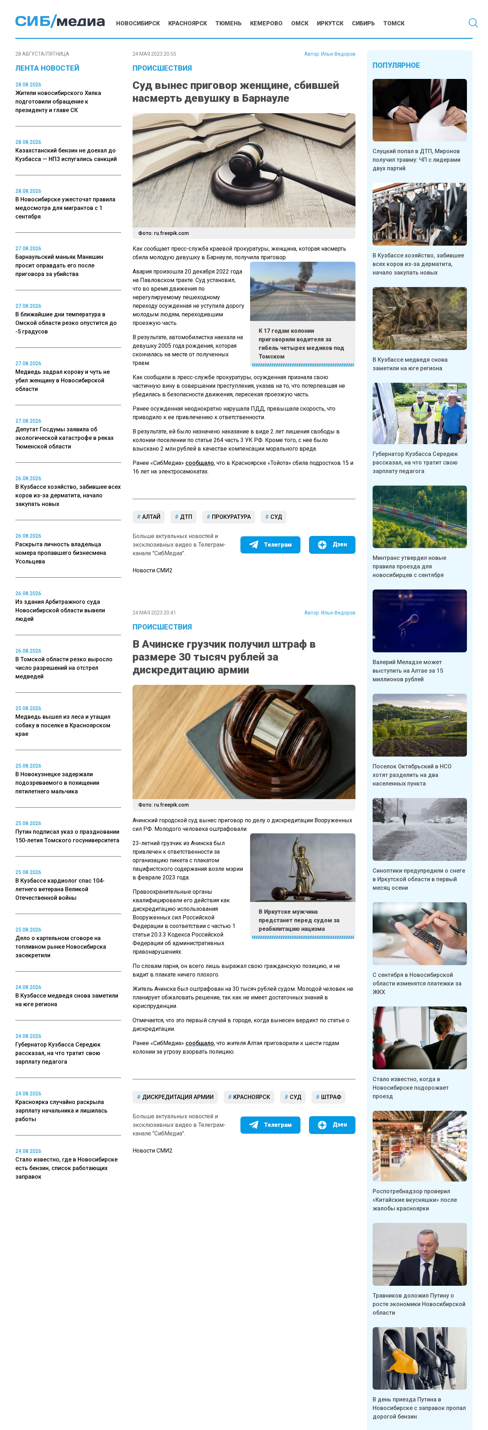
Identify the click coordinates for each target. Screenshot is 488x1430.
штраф (330, 1097)
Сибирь (363, 23)
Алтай (150, 516)
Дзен (340, 544)
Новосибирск (138, 23)
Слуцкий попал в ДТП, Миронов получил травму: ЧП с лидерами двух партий (416, 160)
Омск (299, 23)
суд (275, 516)
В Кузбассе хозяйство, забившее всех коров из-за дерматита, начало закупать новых (418, 264)
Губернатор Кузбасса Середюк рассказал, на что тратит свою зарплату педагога (415, 463)
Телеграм (278, 544)
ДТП (185, 516)
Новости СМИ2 (153, 570)
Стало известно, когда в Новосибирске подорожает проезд (411, 1088)
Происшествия (162, 68)
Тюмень (228, 23)
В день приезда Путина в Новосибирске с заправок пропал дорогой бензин (419, 1408)
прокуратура (230, 516)
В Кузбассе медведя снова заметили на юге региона (410, 364)
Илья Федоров (338, 54)
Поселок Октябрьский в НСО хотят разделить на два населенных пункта (412, 775)
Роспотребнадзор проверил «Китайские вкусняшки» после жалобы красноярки (415, 1200)
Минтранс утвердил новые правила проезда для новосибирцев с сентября (409, 566)
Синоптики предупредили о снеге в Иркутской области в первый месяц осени (419, 879)
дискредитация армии (177, 1097)
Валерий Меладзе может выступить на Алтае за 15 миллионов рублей (408, 671)
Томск (393, 23)
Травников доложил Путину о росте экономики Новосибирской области (419, 1304)
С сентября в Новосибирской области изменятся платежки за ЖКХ (417, 983)
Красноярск (187, 23)
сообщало (199, 463)
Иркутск (330, 23)
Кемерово (266, 23)
